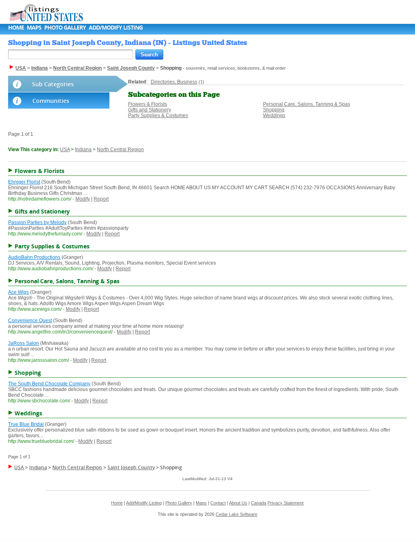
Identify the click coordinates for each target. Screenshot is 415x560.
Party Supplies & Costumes (158, 115)
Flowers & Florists (147, 104)
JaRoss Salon (23, 343)
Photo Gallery (65, 27)
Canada (258, 502)
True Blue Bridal (26, 424)
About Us (238, 502)
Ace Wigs (18, 292)
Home (16, 27)
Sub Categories (53, 84)
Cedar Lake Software (236, 514)
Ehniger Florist (24, 182)
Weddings (274, 115)
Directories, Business (174, 82)
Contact (218, 502)
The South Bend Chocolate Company (49, 384)
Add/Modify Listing (116, 27)
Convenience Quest (30, 320)
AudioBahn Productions (34, 257)
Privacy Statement (285, 502)
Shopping (274, 110)
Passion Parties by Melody (37, 222)
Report (101, 199)
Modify (82, 199)
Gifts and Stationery (149, 110)
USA (65, 149)
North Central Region (120, 149)
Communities (50, 101)
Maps (34, 27)
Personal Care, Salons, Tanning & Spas (306, 104)
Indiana (83, 149)
